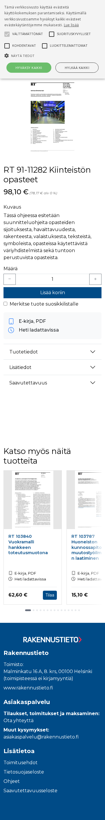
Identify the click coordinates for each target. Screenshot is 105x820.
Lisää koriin (52, 292)
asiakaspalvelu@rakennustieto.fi (41, 737)
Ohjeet (12, 781)
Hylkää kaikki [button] (77, 67)
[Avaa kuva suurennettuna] (53, 116)
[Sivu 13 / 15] (72, 610)
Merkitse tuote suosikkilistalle (44, 304)
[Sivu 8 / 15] (54, 610)
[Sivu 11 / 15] (65, 610)
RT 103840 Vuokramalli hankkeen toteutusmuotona (28, 544)
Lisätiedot (20, 367)
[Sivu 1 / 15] (28, 610)
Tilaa (50, 595)
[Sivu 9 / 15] (58, 610)
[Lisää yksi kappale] (95, 279)
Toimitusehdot (21, 762)
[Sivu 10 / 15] (61, 610)
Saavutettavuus (28, 383)
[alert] (52, 39)
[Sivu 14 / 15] (75, 610)
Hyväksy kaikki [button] (28, 67)
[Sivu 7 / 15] (51, 610)
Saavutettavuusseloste (30, 790)
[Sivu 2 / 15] (33, 610)
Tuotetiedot (23, 352)
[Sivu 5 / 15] (44, 610)
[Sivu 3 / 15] (37, 610)
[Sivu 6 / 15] (47, 610)
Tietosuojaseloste (24, 772)
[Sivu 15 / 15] (79, 610)
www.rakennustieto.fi (28, 688)
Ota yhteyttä (19, 720)
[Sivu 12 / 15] (68, 610)
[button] (52, 55)
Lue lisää (71, 24)
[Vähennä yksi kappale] (10, 279)
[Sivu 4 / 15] (40, 610)
